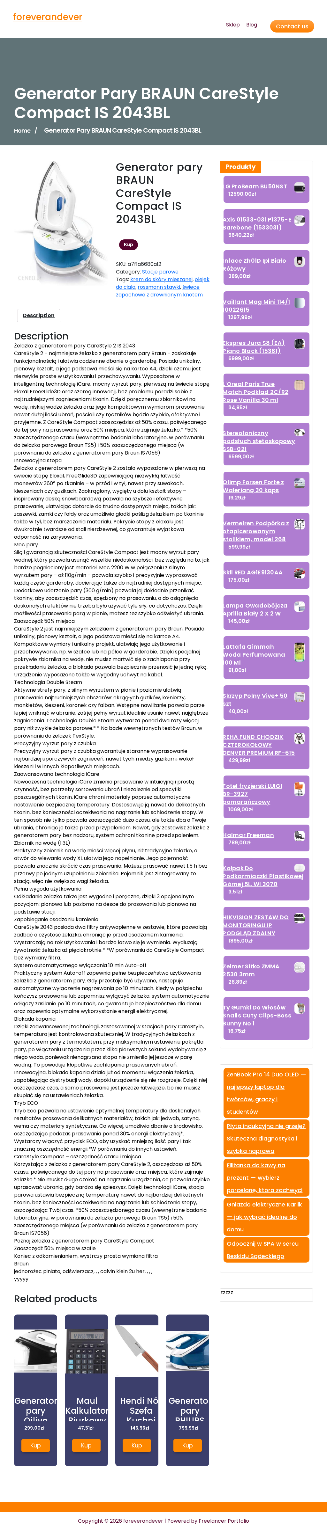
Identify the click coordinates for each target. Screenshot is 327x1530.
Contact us (292, 26)
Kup (128, 244)
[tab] (39, 315)
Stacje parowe (160, 271)
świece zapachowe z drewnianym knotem (159, 290)
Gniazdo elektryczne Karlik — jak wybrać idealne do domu (264, 1216)
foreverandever (47, 17)
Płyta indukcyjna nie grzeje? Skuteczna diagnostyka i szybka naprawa (266, 1138)
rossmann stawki (159, 287)
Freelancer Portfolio (224, 1521)
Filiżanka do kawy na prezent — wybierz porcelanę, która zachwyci (264, 1177)
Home (22, 131)
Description (39, 315)
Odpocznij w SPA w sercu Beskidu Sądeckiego (263, 1250)
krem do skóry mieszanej (161, 279)
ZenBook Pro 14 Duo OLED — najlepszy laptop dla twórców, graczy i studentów (266, 1093)
